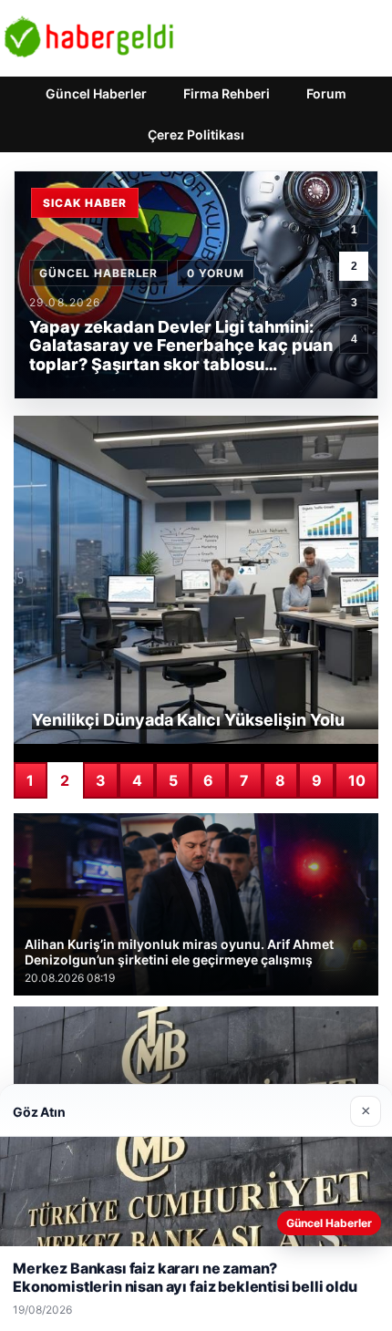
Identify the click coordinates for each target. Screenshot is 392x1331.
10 (357, 780)
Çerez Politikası (196, 134)
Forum (326, 93)
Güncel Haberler (96, 93)
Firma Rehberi (226, 93)
